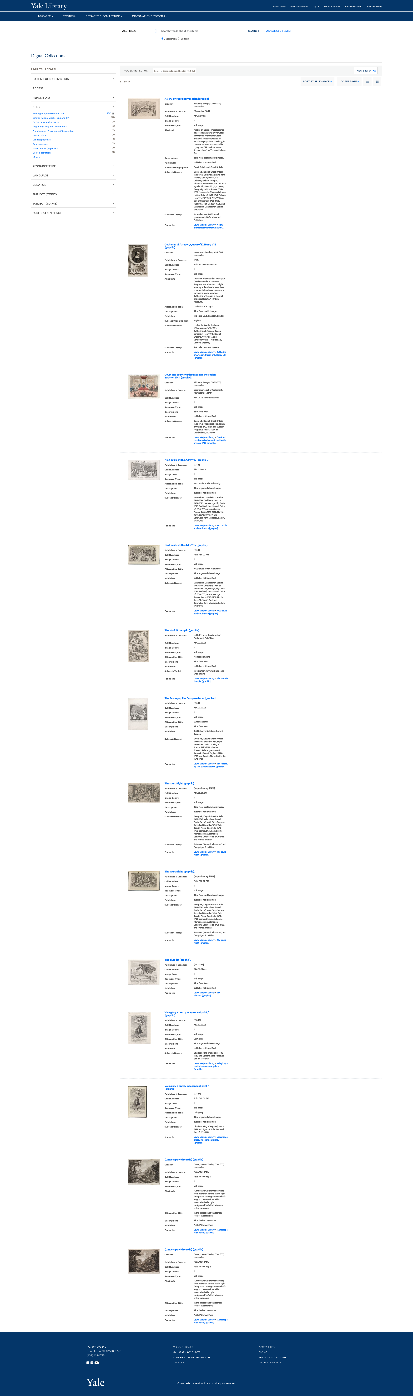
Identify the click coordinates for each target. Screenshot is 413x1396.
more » (36, 157)
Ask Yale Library (332, 6)
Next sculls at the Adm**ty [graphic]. (186, 459)
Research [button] (44, 16)
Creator (39, 185)
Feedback (178, 1362)
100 (348, 81)
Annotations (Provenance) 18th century (54, 130)
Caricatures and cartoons (46, 122)
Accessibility (267, 1347)
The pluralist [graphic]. (178, 959)
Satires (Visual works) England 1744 (52, 117)
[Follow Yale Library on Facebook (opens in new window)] (87, 1362)
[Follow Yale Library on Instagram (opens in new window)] (92, 1362)
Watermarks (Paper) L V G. (47, 148)
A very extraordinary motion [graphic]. (187, 98)
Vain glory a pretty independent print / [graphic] (187, 1014)
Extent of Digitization (50, 79)
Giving (263, 1352)
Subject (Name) (44, 203)
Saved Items (279, 6)
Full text (184, 38)
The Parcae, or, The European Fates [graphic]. (190, 698)
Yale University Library (57, 6)
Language (40, 175)
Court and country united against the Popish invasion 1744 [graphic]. (190, 376)
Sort (316, 81)
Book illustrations (42, 152)
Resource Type (44, 166)
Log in (316, 6)
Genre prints (39, 135)
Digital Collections (48, 55)
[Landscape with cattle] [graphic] (184, 1159)
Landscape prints (42, 139)
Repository (41, 97)
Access (37, 88)
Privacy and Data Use (272, 1357)
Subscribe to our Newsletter (191, 1357)
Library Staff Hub (270, 1362)
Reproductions (40, 143)
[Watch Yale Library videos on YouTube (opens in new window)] (97, 1362)
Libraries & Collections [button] (103, 16)
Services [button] (69, 16)
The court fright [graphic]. (180, 783)
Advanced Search (279, 30)
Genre (37, 107)
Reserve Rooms (353, 6)
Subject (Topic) (44, 194)
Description (170, 38)
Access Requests (299, 6)
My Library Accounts (186, 1352)
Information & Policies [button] (148, 16)
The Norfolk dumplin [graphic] (182, 630)
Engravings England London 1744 (50, 126)
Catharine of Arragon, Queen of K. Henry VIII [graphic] (190, 246)
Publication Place (47, 213)
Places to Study (374, 6)
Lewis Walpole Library (204, 225)
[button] (253, 31)
